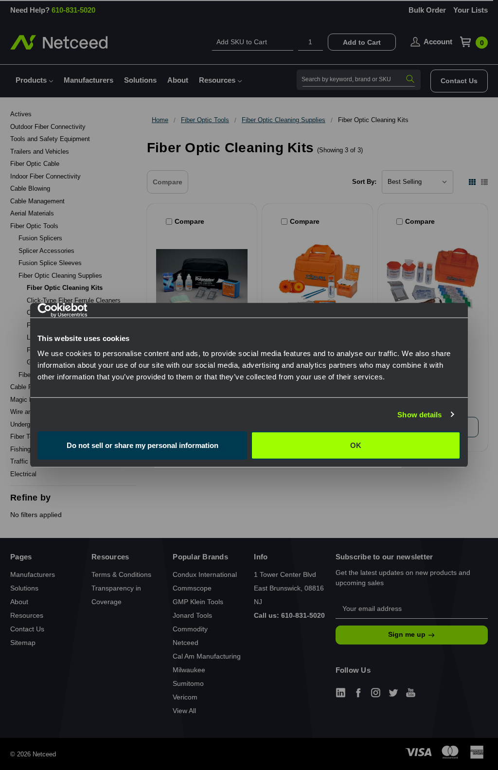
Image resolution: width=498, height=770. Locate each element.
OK (355, 445)
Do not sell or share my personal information (142, 445)
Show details (419, 414)
